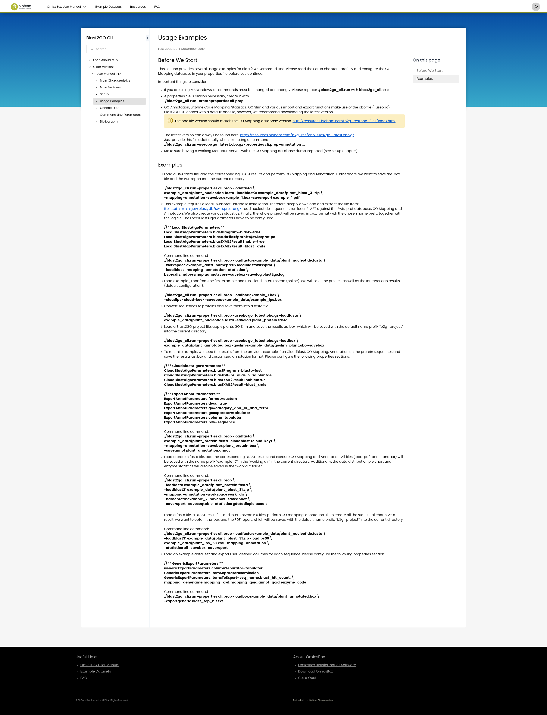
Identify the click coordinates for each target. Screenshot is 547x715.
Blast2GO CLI (99, 38)
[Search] (536, 7)
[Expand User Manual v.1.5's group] (89, 60)
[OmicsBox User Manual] (84, 7)
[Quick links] (21, 7)
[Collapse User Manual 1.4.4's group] (93, 73)
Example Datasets (108, 6)
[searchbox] (115, 49)
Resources (138, 6)
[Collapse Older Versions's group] (89, 67)
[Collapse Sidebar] (147, 327)
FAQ (157, 6)
